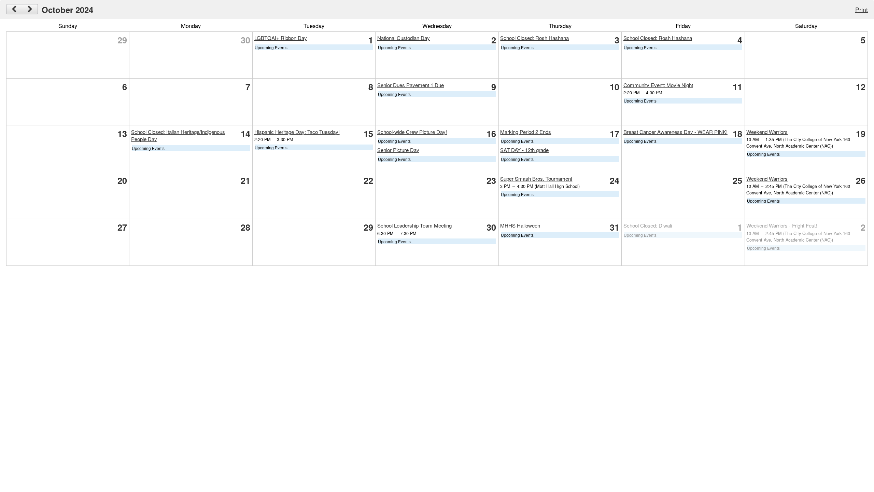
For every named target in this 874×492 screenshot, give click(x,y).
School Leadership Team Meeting (414, 225)
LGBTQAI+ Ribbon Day (280, 37)
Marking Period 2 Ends (525, 131)
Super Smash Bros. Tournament (536, 178)
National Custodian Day (403, 37)
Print (861, 9)
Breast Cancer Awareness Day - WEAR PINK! (675, 131)
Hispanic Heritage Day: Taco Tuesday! (297, 131)
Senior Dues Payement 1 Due (410, 84)
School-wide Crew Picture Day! (412, 131)
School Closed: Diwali (647, 225)
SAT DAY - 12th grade (524, 149)
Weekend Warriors (767, 131)
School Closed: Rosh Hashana (534, 37)
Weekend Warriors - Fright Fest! (781, 225)
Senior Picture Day (398, 149)
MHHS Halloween (520, 225)
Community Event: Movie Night (658, 84)
